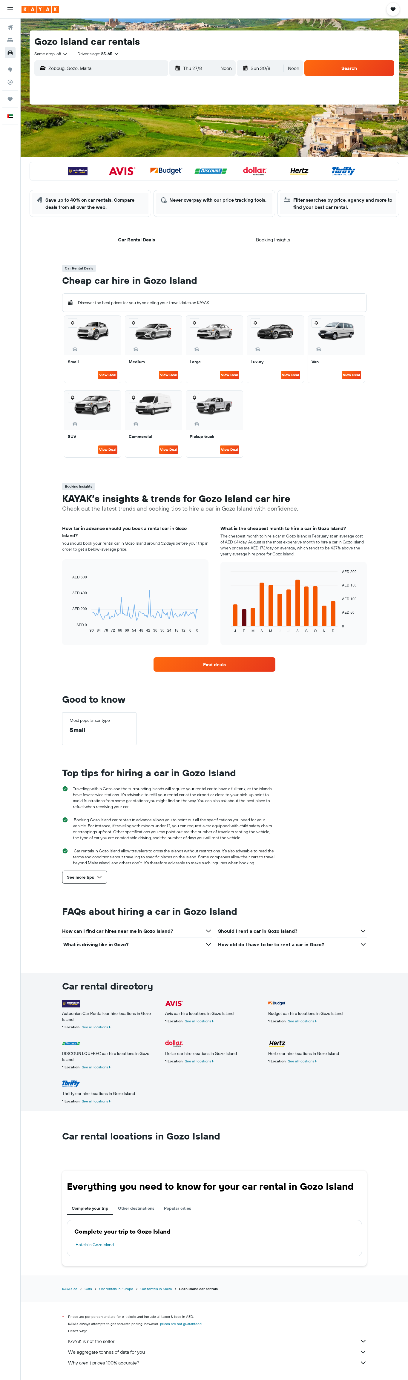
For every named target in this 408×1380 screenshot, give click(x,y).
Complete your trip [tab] (90, 1208)
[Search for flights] (10, 27)
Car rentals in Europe (116, 1288)
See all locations (95, 1027)
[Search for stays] (10, 40)
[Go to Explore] (10, 70)
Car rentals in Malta (156, 1288)
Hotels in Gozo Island (95, 1244)
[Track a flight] (10, 82)
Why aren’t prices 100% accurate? (103, 1363)
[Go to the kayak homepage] (40, 9)
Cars (88, 1288)
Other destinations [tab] (136, 1208)
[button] (10, 9)
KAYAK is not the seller (91, 1341)
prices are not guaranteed (181, 1323)
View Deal (107, 375)
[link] (214, 664)
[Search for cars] (10, 53)
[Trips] (10, 99)
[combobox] (51, 54)
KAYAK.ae (69, 1288)
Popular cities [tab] (177, 1208)
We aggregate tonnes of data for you (106, 1352)
